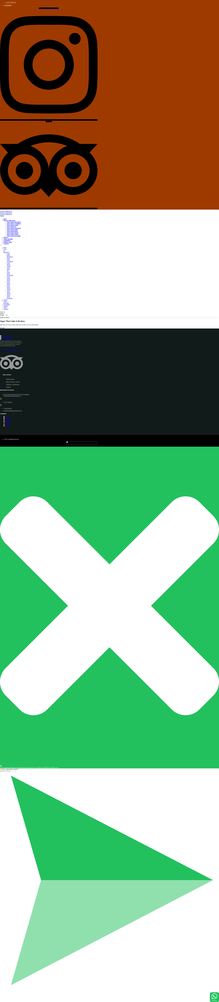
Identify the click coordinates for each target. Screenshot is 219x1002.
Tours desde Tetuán (12, 234)
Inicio (5, 219)
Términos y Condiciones (12, 384)
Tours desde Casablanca (14, 223)
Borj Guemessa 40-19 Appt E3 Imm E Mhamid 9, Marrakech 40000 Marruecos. (16, 395)
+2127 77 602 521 (11, 2)
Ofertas (5, 237)
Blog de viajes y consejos (13, 382)
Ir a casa (2, 327)
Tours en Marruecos (9, 220)
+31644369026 (7, 5)
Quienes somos (7, 242)
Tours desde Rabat (12, 231)
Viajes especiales (8, 239)
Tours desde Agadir (12, 225)
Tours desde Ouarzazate (14, 228)
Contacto (6, 243)
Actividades (6, 240)
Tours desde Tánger (12, 233)
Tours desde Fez (11, 226)
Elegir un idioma (2, 312)
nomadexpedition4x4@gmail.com (12, 410)
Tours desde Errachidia (14, 236)
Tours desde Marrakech (14, 222)
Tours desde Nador (12, 229)
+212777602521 (7, 402)
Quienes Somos (10, 379)
